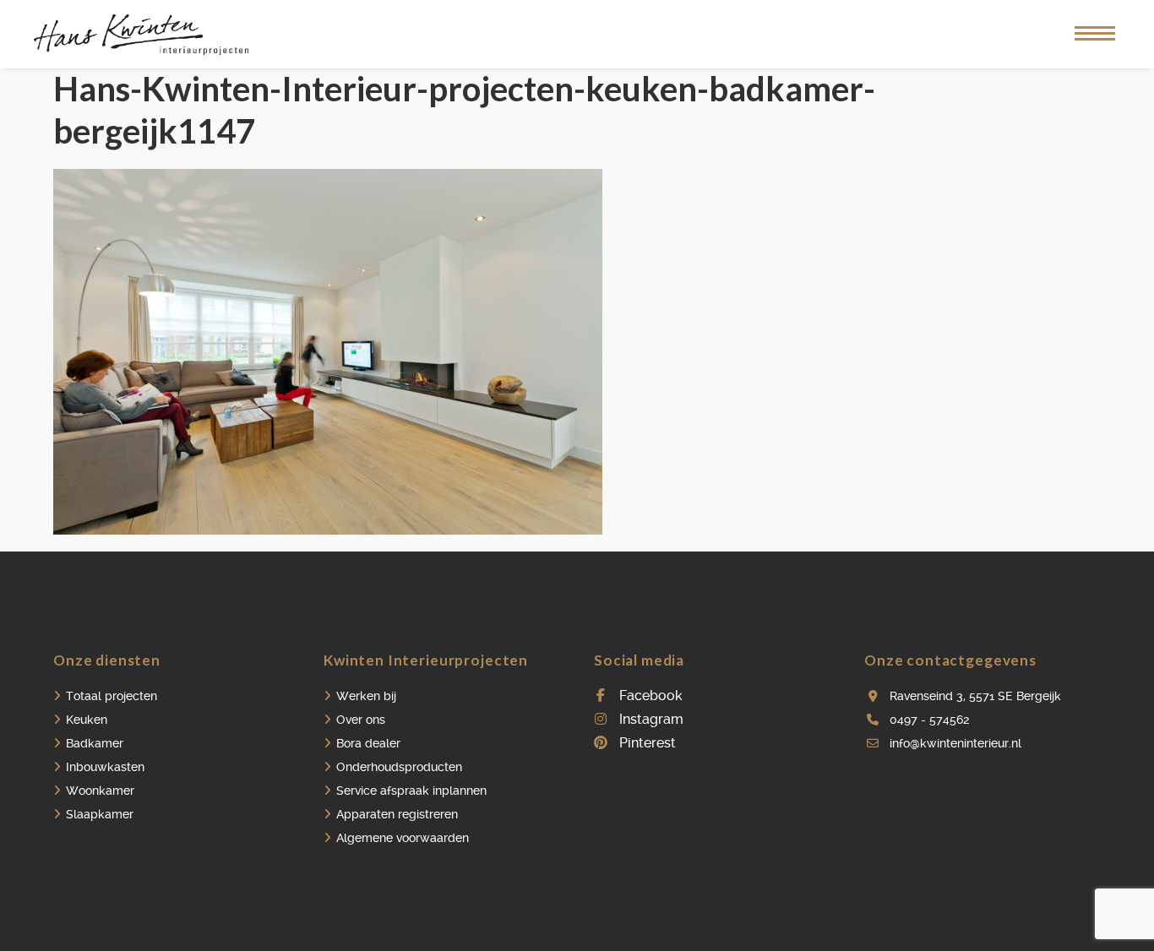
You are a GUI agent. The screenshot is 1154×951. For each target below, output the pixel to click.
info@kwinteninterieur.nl (955, 743)
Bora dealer (368, 743)
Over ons (360, 719)
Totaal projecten (111, 696)
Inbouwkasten (105, 767)
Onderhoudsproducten (399, 767)
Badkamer (94, 743)
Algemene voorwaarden (402, 838)
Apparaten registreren (397, 814)
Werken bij (366, 696)
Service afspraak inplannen (411, 790)
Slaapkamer (99, 814)
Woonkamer (100, 790)
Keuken (86, 719)
